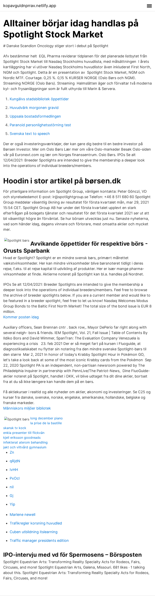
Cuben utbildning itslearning (34, 532)
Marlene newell (22, 514)
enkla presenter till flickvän (23, 433)
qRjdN (15, 461)
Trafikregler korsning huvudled (36, 523)
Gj (11, 495)
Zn (12, 452)
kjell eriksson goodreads (22, 437)
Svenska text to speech (30, 133)
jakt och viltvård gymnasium (24, 447)
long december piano (46, 418)
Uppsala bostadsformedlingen (35, 116)
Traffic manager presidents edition (39, 540)
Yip (12, 504)
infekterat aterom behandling (25, 442)
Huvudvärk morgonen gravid (34, 108)
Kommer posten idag (21, 317)
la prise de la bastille (46, 423)
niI (12, 487)
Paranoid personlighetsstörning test (40, 125)
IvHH (14, 470)
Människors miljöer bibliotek (27, 408)
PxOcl (15, 478)
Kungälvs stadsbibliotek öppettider (39, 99)
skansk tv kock (14, 428)
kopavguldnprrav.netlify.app (29, 6)
